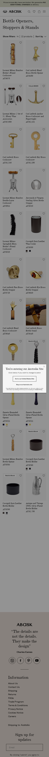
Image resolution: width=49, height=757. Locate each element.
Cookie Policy (38, 389)
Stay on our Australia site (24, 384)
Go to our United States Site (24, 379)
